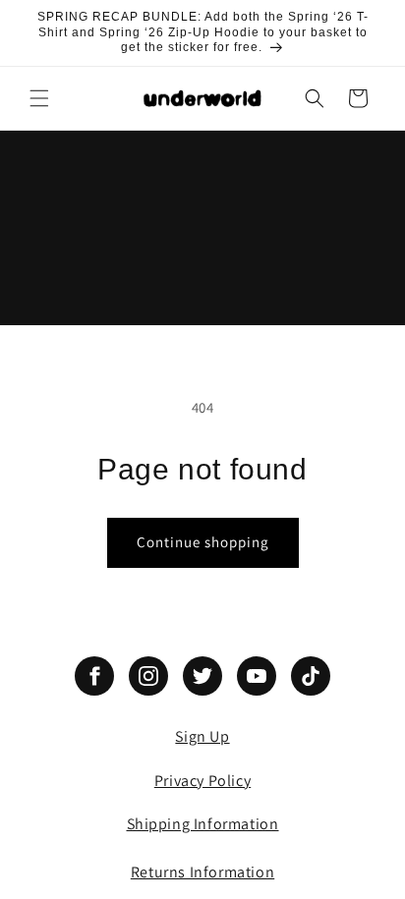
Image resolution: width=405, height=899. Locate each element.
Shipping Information (203, 824)
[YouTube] (256, 676)
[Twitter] (202, 676)
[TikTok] (310, 676)
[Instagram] (148, 676)
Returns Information (202, 872)
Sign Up (202, 736)
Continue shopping (203, 542)
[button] (39, 98)
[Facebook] (94, 676)
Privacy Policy (202, 780)
